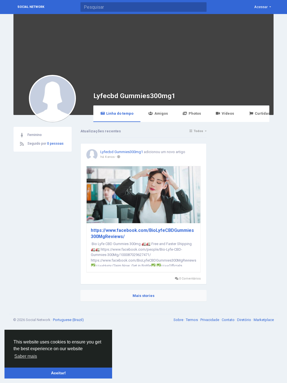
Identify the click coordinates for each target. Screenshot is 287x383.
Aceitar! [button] (58, 373)
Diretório (244, 320)
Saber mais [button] (25, 356)
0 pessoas (55, 144)
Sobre (178, 320)
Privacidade (210, 320)
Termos (192, 320)
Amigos (161, 113)
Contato (228, 320)
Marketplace (264, 320)
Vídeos (228, 113)
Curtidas (262, 113)
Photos (195, 113)
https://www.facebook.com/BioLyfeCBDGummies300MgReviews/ (142, 233)
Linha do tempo (119, 113)
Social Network (30, 7)
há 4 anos (107, 157)
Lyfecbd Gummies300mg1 (134, 96)
